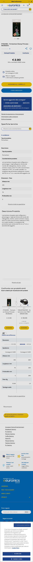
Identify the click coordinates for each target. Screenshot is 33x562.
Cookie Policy (15, 548)
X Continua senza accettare (22, 525)
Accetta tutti (17, 553)
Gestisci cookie (17, 559)
